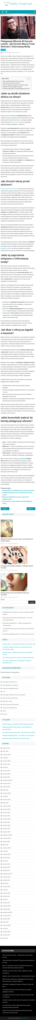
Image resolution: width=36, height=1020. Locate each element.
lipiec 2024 (5, 803)
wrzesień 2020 (7, 915)
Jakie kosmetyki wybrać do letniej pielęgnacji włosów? (16, 88)
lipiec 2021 (5, 883)
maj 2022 (5, 851)
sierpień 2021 (6, 880)
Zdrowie (5, 714)
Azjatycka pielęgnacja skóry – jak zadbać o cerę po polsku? (18, 735)
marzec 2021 (6, 896)
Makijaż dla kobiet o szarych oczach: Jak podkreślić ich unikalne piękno (17, 540)
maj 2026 (5, 757)
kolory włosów (15, 122)
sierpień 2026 (6, 748)
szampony (22, 458)
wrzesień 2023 (7, 819)
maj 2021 (5, 889)
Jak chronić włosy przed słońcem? (11, 83)
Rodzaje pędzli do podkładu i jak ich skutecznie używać (18, 490)
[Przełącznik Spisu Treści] (28, 78)
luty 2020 (5, 938)
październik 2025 (7, 780)
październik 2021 (7, 873)
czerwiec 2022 (7, 848)
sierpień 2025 (6, 786)
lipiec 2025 (5, 790)
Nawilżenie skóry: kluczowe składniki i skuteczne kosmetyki (15, 593)
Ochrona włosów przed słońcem (10, 188)
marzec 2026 (6, 764)
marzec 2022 (6, 857)
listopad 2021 (6, 870)
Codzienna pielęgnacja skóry (10, 688)
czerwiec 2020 (7, 925)
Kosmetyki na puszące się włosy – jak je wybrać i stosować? (18, 732)
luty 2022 (5, 861)
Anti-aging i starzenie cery (10, 682)
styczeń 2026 (6, 770)
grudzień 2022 (7, 832)
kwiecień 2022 (6, 854)
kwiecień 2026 (6, 761)
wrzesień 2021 (7, 877)
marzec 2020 (6, 935)
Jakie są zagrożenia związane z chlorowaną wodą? (15, 85)
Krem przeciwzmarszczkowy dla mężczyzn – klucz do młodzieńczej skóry (17, 619)
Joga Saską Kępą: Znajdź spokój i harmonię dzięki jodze (6, 508)
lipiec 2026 (5, 751)
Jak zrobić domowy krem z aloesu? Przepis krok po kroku (18, 657)
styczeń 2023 (6, 828)
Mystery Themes (24, 1018)
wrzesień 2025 (7, 783)
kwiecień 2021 (6, 893)
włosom (4, 311)
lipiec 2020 (5, 922)
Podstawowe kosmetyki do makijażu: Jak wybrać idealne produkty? (17, 567)
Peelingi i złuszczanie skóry (10, 698)
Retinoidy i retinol (7, 701)
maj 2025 (5, 796)
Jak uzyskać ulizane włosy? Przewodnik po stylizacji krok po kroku (18, 630)
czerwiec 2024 (7, 806)
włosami (25, 71)
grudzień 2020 (7, 906)
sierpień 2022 (6, 841)
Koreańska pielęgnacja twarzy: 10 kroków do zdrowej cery (18, 634)
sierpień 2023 (6, 822)
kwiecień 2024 (6, 809)
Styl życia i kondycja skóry (10, 707)
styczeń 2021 (6, 902)
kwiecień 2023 (6, 825)
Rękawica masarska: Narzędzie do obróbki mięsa (15, 738)
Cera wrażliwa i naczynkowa (10, 685)
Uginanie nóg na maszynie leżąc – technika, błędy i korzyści (18, 976)
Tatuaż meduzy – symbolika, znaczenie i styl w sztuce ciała (18, 644)
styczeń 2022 (6, 864)
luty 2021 (5, 899)
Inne (4, 691)
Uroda (3, 49)
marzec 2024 (6, 812)
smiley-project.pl (15, 52)
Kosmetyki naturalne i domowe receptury (14, 695)
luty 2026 (5, 767)
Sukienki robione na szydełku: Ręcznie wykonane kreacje (18, 724)
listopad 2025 (6, 777)
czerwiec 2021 (7, 886)
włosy (20, 67)
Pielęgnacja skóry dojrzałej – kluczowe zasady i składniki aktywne (18, 613)
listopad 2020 (6, 909)
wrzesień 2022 (7, 838)
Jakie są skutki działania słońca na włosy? (13, 81)
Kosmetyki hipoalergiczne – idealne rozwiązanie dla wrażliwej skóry (17, 624)
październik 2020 (7, 912)
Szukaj (2, 599)
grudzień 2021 (7, 867)
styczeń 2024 (6, 815)
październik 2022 (7, 835)
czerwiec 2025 (7, 793)
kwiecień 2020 (6, 931)
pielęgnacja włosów (6, 248)
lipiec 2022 (5, 844)
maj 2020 (5, 928)
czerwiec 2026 (7, 754)
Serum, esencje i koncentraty (11, 704)
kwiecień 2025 (6, 799)
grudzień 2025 (7, 774)
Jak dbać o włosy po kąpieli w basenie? (12, 86)
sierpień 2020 (6, 919)
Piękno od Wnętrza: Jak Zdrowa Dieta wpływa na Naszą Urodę (31, 508)
